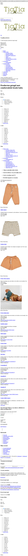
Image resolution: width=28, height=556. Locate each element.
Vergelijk (5, 452)
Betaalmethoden (6, 438)
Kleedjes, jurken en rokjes (11, 59)
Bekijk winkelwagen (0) (5, 486)
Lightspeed (19, 456)
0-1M (6, 141)
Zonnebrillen (8, 62)
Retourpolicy (5, 439)
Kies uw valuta (4, 45)
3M (5, 128)
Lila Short (3, 354)
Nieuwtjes (5, 74)
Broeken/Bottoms (9, 68)
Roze (6, 114)
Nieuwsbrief (5, 442)
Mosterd (6, 119)
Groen (6, 110)
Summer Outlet (6, 63)
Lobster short (4, 244)
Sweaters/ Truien (9, 53)
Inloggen (2, 467)
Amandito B (3, 376)
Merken (4, 75)
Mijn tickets (5, 450)
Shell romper (3, 333)
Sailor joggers (4, 209)
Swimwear (8, 64)
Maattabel (5, 443)
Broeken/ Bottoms (9, 54)
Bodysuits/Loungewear (10, 69)
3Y (5, 136)
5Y (5, 140)
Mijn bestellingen (6, 449)
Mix (6, 122)
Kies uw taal (3, 42)
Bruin (6, 120)
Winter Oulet (5, 52)
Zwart (6, 112)
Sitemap (4, 440)
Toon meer (3, 405)
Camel (6, 115)
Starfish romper (4, 323)
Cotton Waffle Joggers (5, 398)
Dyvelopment (7, 457)
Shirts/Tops (8, 70)
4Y (5, 137)
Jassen (7, 56)
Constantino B (4, 365)
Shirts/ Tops (8, 57)
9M (6, 130)
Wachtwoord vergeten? (18, 467)
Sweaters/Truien (9, 67)
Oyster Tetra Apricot (5, 278)
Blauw (6, 109)
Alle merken (7, 99)
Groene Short (4, 343)
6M (6, 129)
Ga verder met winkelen (5, 487)
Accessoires (8, 60)
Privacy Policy (6, 437)
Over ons (5, 73)
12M (6, 132)
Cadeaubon (5, 71)
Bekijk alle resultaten (6, 19)
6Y (5, 142)
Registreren (3, 477)
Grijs (6, 116)
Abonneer (3, 414)
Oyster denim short (5, 312)
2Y (5, 134)
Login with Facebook (9, 467)
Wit (5, 118)
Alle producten (6, 454)
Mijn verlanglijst (6, 451)
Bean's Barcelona (8, 101)
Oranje (6, 111)
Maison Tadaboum (8, 102)
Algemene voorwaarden (8, 436)
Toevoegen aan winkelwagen (6, 461)
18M (6, 133)
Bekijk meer (5, 123)
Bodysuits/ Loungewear (11, 55)
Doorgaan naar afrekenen (15, 486)
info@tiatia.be (3, 426)
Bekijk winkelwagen (14, 489)
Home (4, 50)
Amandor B (3, 387)
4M (6, 138)
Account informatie (7, 448)
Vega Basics (7, 103)
